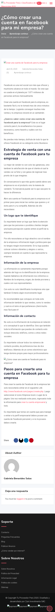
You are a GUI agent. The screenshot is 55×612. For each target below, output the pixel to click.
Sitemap (4, 587)
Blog (3, 541)
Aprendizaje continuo (22, 73)
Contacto (5, 532)
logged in (21, 499)
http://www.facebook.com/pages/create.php (23, 391)
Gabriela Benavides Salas (32, 69)
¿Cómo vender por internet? (13, 551)
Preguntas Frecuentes (10, 537)
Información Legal (9, 578)
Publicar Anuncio (8, 546)
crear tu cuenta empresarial (33, 402)
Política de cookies (9, 583)
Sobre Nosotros (8, 569)
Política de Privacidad (10, 573)
